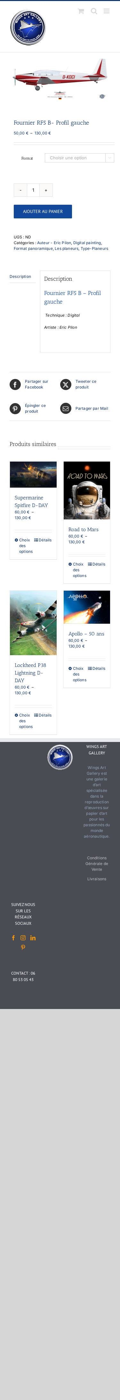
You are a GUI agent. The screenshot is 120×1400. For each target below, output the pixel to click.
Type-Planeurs (94, 248)
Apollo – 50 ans (86, 634)
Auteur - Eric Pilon (54, 242)
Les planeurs (66, 248)
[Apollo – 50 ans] (87, 607)
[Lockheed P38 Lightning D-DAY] (33, 623)
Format (27, 158)
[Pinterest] (23, 947)
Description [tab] (20, 276)
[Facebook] (13, 937)
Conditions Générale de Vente (96, 863)
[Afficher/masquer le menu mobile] (107, 11)
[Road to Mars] (87, 490)
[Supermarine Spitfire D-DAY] (33, 475)
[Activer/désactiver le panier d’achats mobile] (81, 11)
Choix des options (26, 546)
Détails (45, 540)
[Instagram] (23, 937)
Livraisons (97, 878)
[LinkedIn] (33, 937)
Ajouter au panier (43, 211)
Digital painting (87, 242)
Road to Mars (83, 529)
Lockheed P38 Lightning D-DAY (30, 672)
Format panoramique (33, 248)
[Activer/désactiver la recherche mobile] (94, 11)
